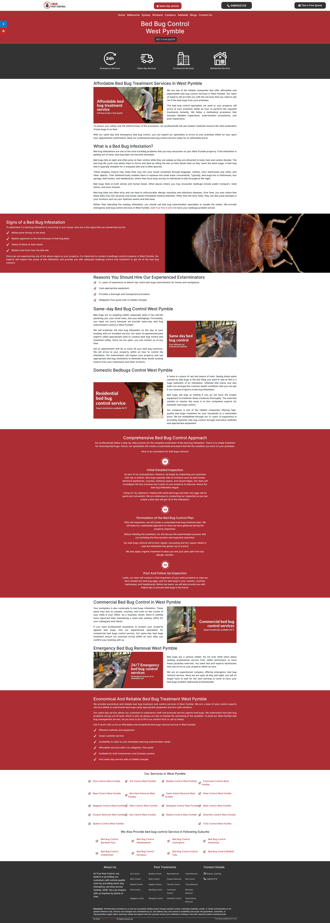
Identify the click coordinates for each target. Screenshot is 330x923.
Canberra (170, 15)
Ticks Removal (191, 884)
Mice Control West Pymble (143, 805)
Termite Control (173, 884)
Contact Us (205, 15)
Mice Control (135, 879)
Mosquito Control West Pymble (182, 805)
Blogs (193, 15)
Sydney (146, 15)
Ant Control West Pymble (143, 781)
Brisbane (157, 15)
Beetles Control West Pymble (181, 781)
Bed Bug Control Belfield (221, 851)
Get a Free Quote (311, 5)
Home (121, 15)
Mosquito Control (156, 898)
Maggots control (137, 898)
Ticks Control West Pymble (217, 823)
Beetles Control (155, 874)
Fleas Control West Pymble (217, 793)
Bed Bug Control (155, 890)
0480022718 (238, 5)
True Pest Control (164, 208)
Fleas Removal (191, 874)
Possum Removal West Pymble (109, 814)
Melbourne (133, 15)
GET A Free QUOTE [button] (165, 39)
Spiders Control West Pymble (108, 823)
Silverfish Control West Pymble (219, 814)
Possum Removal (174, 879)
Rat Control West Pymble (143, 814)
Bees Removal (173, 874)
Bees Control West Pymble (107, 793)
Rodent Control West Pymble (181, 814)
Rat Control (190, 879)
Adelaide (183, 15)
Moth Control (154, 879)
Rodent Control (136, 884)
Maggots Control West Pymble (109, 805)
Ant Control (135, 874)
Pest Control (135, 890)
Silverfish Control (174, 898)
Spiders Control (155, 884)
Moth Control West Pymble (217, 805)
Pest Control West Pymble (106, 781)
